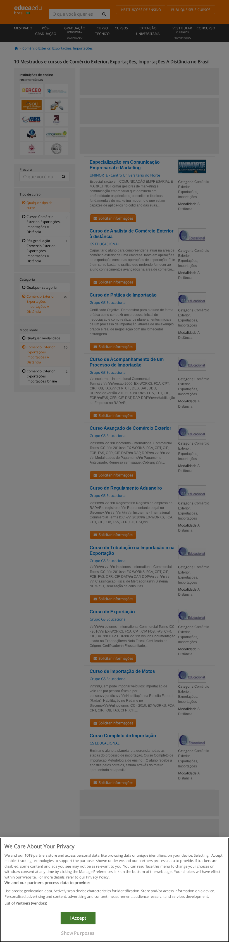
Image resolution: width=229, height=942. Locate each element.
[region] (114, 889)
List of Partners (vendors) (25, 903)
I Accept (78, 918)
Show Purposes (77, 933)
